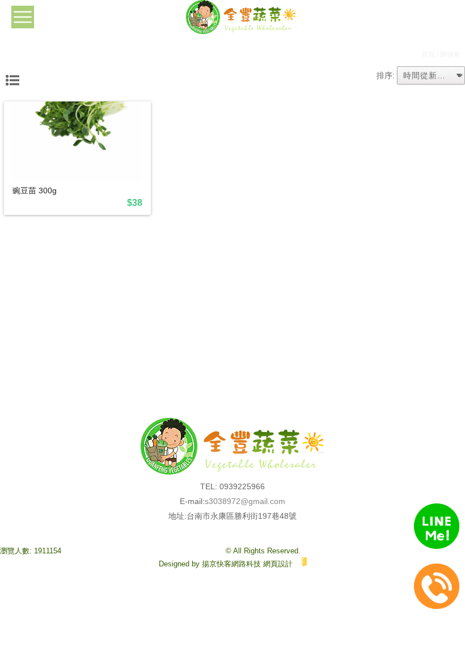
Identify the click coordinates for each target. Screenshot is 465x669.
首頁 (428, 54)
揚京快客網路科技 (231, 564)
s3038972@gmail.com (245, 501)
